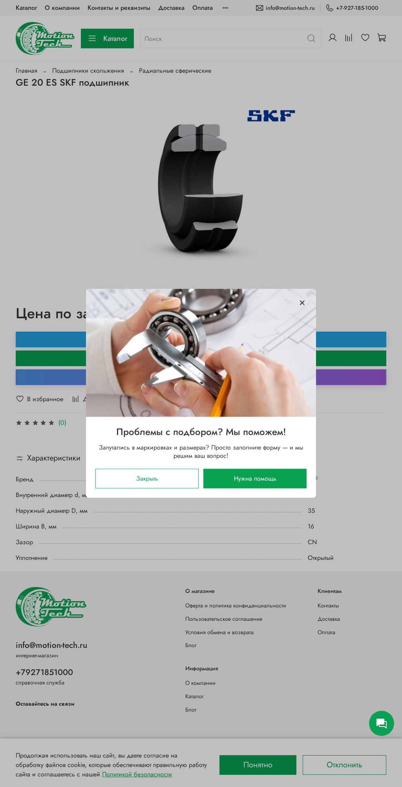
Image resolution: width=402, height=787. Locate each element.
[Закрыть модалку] (302, 303)
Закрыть (147, 478)
